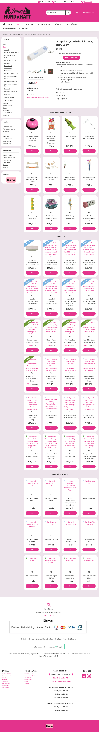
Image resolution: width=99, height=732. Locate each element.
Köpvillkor (6, 136)
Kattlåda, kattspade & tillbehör (10, 77)
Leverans (5, 134)
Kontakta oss (7, 143)
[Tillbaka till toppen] (95, 729)
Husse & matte (44, 24)
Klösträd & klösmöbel (10, 91)
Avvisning (7, 50)
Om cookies (6, 162)
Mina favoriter (7, 139)
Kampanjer (23, 29)
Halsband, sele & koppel (11, 52)
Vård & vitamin (8, 100)
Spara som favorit (36, 77)
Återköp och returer (9, 129)
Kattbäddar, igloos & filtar (10, 56)
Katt (19, 24)
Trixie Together (9, 29)
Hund (10, 24)
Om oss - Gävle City (9, 157)
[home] (3, 24)
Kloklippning (7, 141)
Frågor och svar (7, 126)
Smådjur (29, 24)
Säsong (58, 24)
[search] (68, 12)
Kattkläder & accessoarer (8, 67)
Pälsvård (7, 94)
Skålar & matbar (9, 97)
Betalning (6, 131)
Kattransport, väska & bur (10, 85)
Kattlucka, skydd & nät (11, 73)
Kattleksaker (8, 70)
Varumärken (71, 24)
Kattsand (7, 89)
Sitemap (5, 165)
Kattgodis (7, 63)
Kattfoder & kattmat (10, 60)
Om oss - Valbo (7, 155)
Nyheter (5, 167)
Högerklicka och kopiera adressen (38, 97)
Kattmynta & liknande (10, 81)
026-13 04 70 (88, 2)
